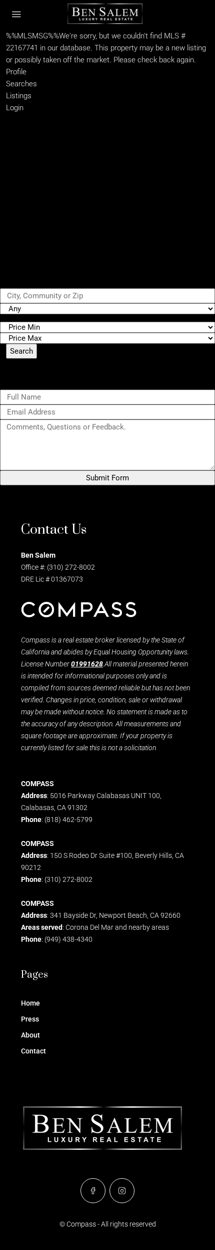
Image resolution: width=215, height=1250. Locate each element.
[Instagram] (122, 1190)
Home (30, 1003)
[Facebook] (93, 1190)
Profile (16, 71)
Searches (21, 83)
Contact (33, 1051)
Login (15, 107)
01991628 (87, 664)
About (30, 1035)
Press (30, 1019)
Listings (19, 95)
